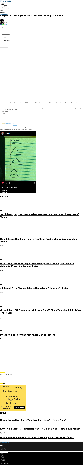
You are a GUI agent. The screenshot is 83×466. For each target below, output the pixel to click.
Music (3, 4)
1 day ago (1, 245)
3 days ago (1, 292)
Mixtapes (5, 6)
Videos (3, 456)
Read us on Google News (5, 462)
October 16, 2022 (2, 432)
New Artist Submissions (5, 461)
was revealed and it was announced (24, 104)
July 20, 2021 (2, 23)
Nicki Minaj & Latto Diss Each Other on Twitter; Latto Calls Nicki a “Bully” (37, 437)
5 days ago (1, 338)
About (3, 447)
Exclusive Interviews (7, 11)
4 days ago (1, 316)
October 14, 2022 (2, 441)
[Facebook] (1, 24)
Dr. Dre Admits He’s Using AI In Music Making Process (27, 334)
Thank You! (3, 383)
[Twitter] (6, 24)
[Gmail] (5, 24)
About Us (3, 459)
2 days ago (1, 270)
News (1, 12)
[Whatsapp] (3, 24)
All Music (5, 5)
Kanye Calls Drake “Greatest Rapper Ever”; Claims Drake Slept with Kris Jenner (40, 428)
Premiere (3, 458)
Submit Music (4, 449)
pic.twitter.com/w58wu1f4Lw (9, 123)
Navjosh (6, 22)
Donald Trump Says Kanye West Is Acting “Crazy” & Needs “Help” (33, 420)
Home (3, 3)
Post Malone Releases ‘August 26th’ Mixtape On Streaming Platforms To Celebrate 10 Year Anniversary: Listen (37, 265)
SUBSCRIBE (3, 372)
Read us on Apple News (5, 463)
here (69, 104)
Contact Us (3, 448)
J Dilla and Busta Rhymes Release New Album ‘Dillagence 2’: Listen (34, 288)
